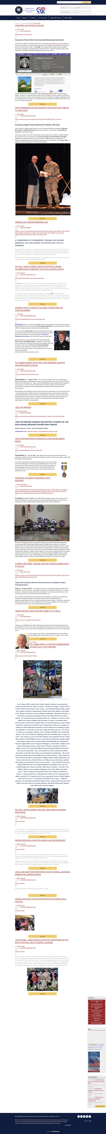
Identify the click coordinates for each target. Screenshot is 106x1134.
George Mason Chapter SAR (37, 493)
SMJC (52, 293)
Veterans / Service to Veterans (23, 231)
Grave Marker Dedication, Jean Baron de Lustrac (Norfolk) (96, 1090)
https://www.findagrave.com (52, 43)
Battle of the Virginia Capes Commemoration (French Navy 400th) (96, 1081)
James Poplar (20, 114)
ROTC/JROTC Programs (55, 119)
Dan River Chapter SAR (40, 234)
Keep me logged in (66, 12)
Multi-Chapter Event (25, 572)
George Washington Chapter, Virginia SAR (32, 233)
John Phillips (20, 314)
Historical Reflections (25, 31)
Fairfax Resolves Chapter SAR (29, 491)
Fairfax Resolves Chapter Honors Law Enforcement (40, 840)
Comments (33, 642)
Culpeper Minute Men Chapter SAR (26, 234)
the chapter (27, 340)
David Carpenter (21, 905)
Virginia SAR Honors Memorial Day (31, 222)
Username (63, 7)
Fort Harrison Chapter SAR (42, 119)
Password (78, 7)
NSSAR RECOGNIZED (25, 227)
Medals (26, 319)
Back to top (87, 1120)
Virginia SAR (46, 233)
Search (86, 2)
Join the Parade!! (23, 407)
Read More (42, 104)
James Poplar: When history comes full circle (38, 611)
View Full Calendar (100, 1106)
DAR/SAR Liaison (48, 493)
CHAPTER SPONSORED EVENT (28, 116)
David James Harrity (22, 411)
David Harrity (20, 570)
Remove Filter (36, 23)
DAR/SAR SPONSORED (26, 486)
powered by (49, 1131)
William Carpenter (21, 650)
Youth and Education (20, 119)
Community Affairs (27, 34)
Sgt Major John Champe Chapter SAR (50, 231)
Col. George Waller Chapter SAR (36, 319)
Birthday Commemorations (32, 489)
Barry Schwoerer (21, 273)
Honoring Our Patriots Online (29, 25)
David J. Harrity (20, 29)
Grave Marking (18, 34)
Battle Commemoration (21, 416)
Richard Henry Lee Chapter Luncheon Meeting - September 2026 (95, 1099)
